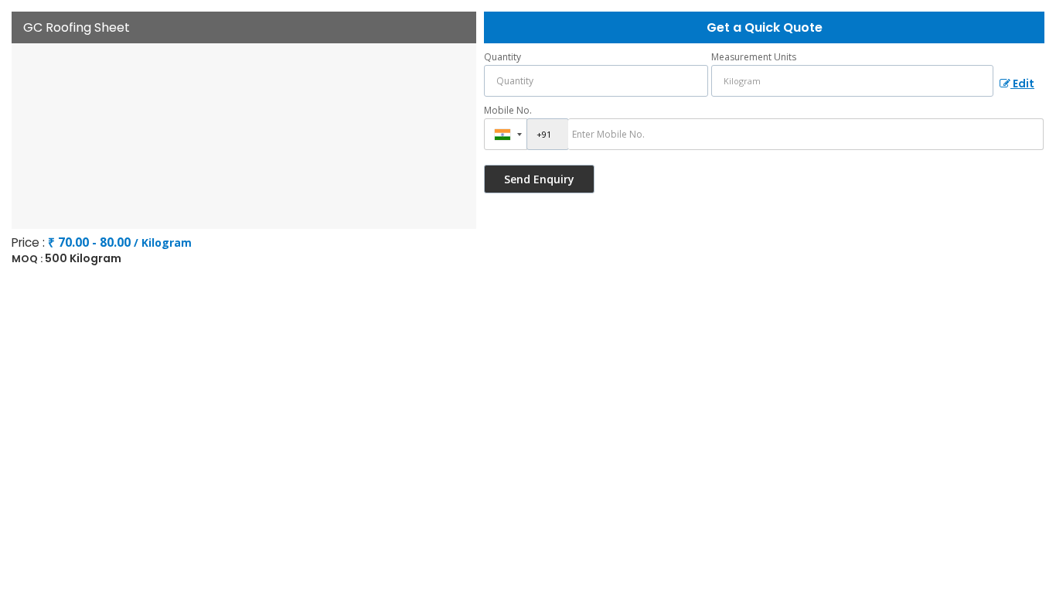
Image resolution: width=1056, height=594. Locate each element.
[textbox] (852, 81)
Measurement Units (753, 56)
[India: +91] (505, 134)
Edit (1022, 83)
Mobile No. (508, 110)
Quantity (502, 56)
